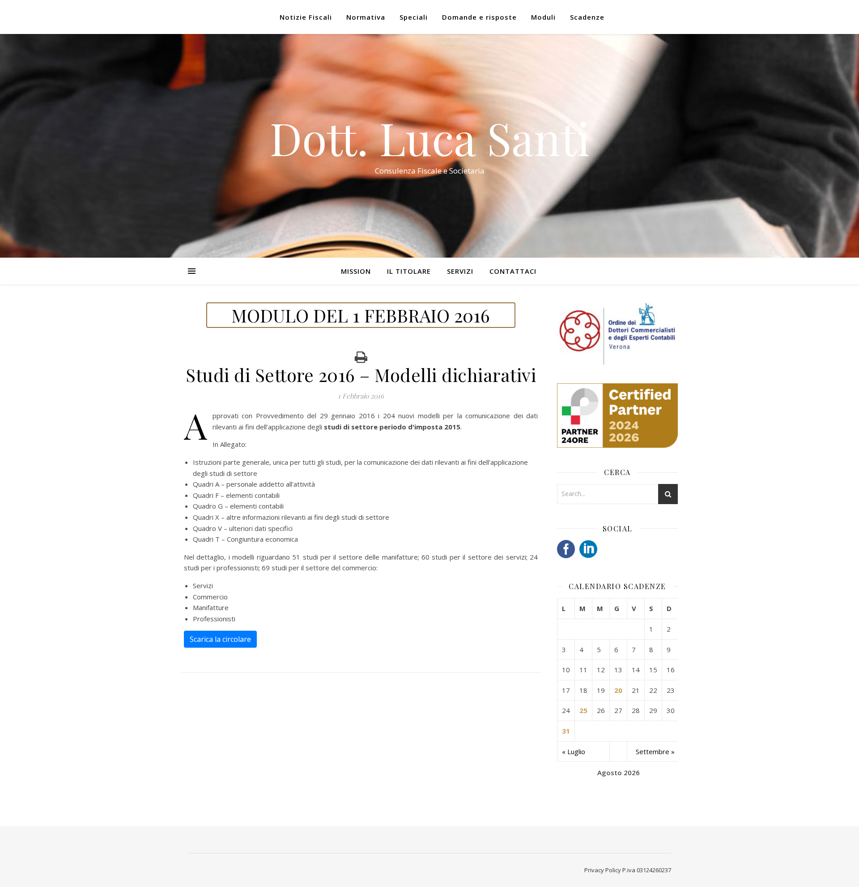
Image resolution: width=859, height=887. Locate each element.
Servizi (460, 271)
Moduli (543, 17)
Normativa (365, 17)
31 (566, 730)
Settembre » (655, 751)
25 (583, 710)
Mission (356, 271)
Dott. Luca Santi (430, 137)
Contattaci (512, 271)
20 (618, 690)
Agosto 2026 (618, 772)
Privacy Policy (602, 870)
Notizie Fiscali (306, 17)
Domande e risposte (479, 17)
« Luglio (573, 751)
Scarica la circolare (220, 639)
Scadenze (587, 17)
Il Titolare (409, 271)
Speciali (414, 17)
